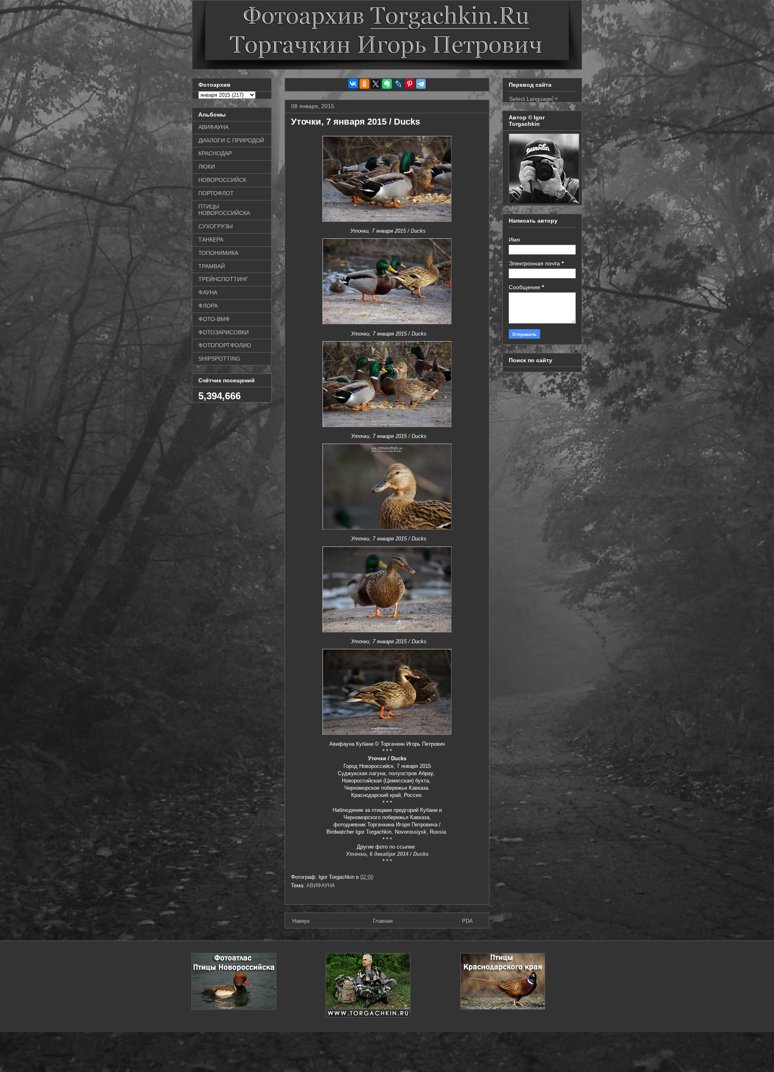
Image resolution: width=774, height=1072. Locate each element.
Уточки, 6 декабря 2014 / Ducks (387, 854)
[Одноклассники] (364, 84)
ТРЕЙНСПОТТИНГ (223, 279)
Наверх (301, 921)
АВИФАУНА (320, 885)
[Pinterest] (409, 84)
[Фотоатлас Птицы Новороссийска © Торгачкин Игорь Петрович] (233, 1008)
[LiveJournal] (398, 84)
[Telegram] (421, 84)
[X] (376, 84)
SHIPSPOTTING (219, 358)
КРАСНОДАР (215, 153)
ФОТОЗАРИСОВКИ (223, 332)
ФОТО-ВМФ (214, 319)
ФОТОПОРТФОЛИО (224, 345)
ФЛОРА (208, 305)
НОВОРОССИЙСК (222, 180)
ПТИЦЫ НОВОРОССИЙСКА (224, 210)
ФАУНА (207, 292)
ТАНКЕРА (210, 239)
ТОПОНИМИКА (218, 253)
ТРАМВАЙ (211, 266)
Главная (383, 921)
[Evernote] (387, 84)
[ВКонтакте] (353, 83)
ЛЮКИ (206, 166)
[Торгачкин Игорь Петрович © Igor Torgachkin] (544, 202)
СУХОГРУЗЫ (215, 226)
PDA (467, 921)
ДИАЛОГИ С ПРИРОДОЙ (231, 140)
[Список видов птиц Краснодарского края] (502, 1008)
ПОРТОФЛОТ (216, 193)
